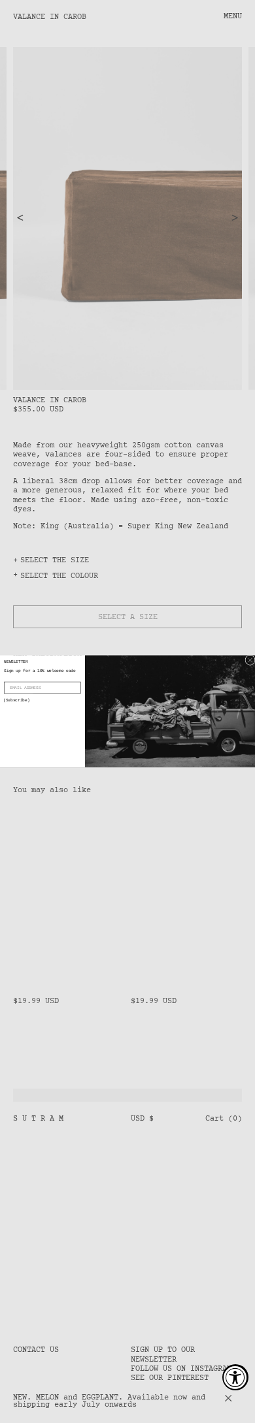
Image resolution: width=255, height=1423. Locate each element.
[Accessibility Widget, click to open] (235, 1377)
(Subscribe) (16, 700)
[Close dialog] (250, 660)
